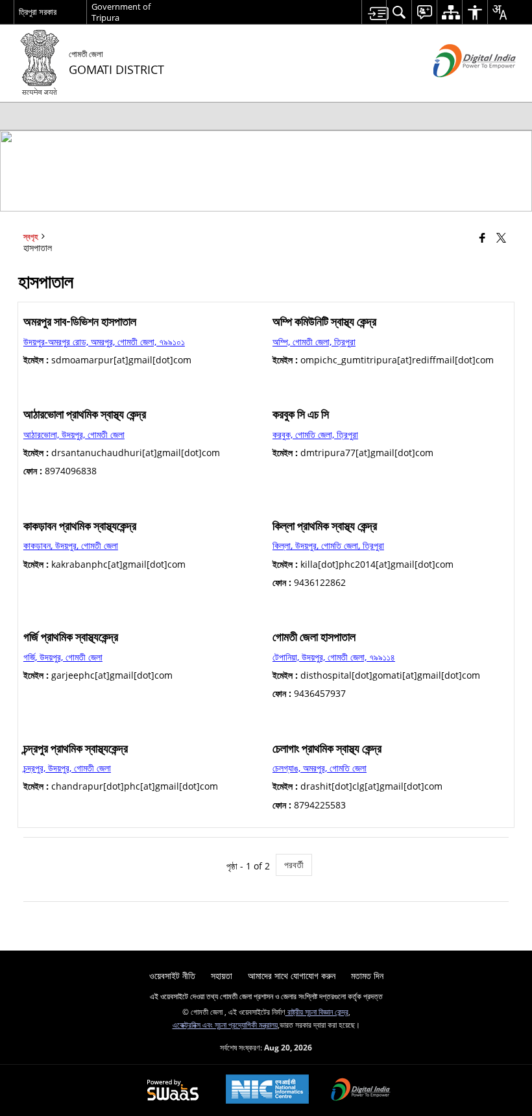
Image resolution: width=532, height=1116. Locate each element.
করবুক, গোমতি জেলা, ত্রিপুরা (315, 434)
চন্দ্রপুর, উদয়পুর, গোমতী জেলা (67, 768)
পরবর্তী (294, 864)
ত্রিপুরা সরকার (37, 12)
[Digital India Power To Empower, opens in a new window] (360, 1090)
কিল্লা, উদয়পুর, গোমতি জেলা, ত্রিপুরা (328, 545)
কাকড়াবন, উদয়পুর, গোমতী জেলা (70, 545)
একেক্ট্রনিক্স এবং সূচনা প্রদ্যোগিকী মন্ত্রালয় (225, 1024)
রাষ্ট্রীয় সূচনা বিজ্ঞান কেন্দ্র (316, 1011)
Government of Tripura (121, 12)
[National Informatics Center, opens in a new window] (267, 1090)
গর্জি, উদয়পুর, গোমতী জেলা (63, 657)
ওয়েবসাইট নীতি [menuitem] (172, 975)
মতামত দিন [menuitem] (367, 975)
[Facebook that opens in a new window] (482, 237)
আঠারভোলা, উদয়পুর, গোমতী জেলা (74, 434)
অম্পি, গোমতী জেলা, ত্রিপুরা (314, 341)
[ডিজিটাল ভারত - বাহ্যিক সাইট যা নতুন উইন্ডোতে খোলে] (458, 88)
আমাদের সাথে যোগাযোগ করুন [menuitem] (291, 975)
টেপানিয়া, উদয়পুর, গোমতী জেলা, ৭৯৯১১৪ (333, 657)
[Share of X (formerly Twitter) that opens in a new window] (501, 237)
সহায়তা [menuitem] (221, 975)
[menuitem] (374, 12)
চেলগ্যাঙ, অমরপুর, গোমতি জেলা (319, 768)
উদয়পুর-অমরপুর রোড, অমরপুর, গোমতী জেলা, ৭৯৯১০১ (104, 341)
